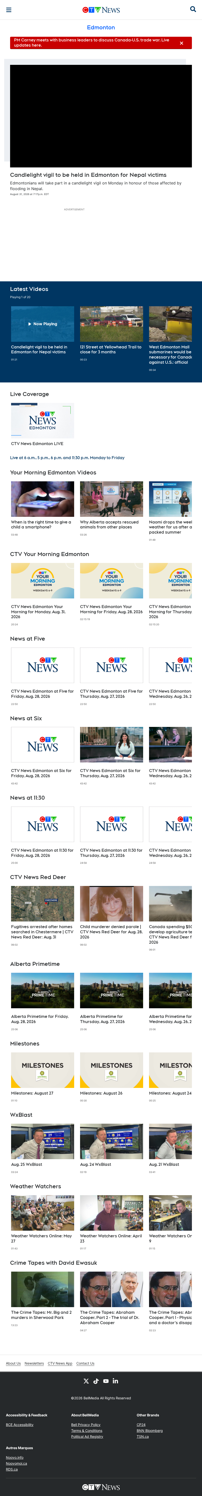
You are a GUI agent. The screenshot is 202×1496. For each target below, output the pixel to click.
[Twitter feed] (86, 1381)
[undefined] (42, 333)
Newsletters (34, 1363)
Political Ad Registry (87, 1436)
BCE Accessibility (20, 1425)
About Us (13, 1363)
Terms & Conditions (86, 1430)
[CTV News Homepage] (101, 10)
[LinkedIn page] (116, 1381)
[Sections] (9, 10)
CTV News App (60, 1363)
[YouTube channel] (106, 1381)
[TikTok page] (96, 1381)
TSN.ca (143, 1436)
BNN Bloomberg (150, 1430)
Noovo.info (14, 1457)
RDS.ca (12, 1469)
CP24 (141, 1425)
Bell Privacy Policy (86, 1425)
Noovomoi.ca (16, 1463)
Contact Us (85, 1363)
